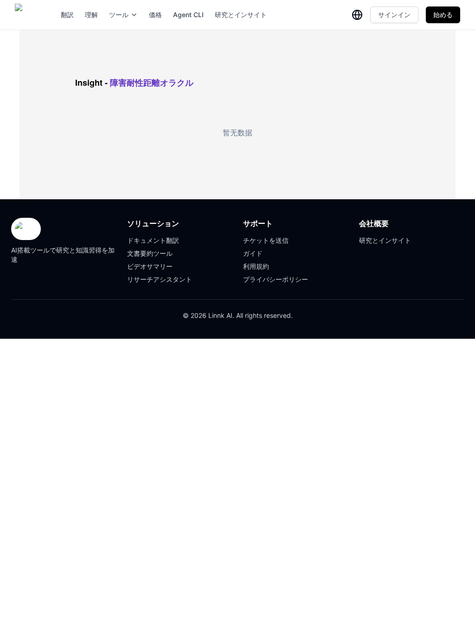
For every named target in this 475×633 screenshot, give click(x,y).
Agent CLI (188, 15)
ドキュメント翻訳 (153, 240)
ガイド (253, 253)
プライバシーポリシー (275, 279)
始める (443, 15)
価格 (155, 15)
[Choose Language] (357, 14)
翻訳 (67, 15)
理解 (91, 15)
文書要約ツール (150, 253)
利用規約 (256, 266)
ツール (118, 15)
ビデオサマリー (150, 266)
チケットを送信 (266, 240)
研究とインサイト (241, 15)
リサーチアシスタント (159, 279)
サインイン (394, 15)
